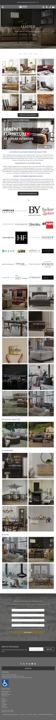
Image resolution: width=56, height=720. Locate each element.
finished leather (26, 182)
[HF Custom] (21, 238)
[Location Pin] (46, 7)
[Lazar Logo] (8, 251)
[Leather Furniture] (41, 549)
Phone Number (15, 618)
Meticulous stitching (40, 168)
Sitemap (35, 714)
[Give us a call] (50, 7)
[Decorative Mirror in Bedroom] (41, 465)
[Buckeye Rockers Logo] (48, 211)
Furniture (25, 53)
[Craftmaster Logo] (21, 224)
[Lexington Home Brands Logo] (34, 251)
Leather (35, 53)
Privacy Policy (29, 714)
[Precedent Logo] (34, 264)
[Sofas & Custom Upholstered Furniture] (41, 576)
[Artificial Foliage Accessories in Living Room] (41, 492)
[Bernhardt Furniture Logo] (21, 211)
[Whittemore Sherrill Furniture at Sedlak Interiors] (48, 277)
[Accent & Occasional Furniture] (15, 377)
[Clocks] (15, 518)
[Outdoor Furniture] (15, 434)
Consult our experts (12, 189)
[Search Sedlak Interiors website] (43, 7)
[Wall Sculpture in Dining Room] (15, 492)
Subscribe (49, 649)
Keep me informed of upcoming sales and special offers (29, 628)
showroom (49, 156)
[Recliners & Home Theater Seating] (15, 576)
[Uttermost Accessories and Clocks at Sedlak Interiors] (34, 277)
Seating (30, 53)
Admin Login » (22, 714)
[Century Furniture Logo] (8, 224)
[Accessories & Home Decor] (15, 465)
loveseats (35, 158)
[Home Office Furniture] (41, 377)
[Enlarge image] (10, 67)
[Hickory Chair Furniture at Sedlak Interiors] (34, 238)
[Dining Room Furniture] (15, 324)
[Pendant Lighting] (41, 518)
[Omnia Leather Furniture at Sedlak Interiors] (21, 264)
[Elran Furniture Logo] (48, 224)
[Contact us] (53, 7)
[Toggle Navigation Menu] (2, 7)
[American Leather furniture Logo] (8, 211)
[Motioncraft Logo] (8, 264)
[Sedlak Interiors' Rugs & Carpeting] (15, 403)
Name (13, 608)
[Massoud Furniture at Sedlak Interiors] (48, 251)
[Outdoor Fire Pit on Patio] (41, 434)
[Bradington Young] (34, 211)
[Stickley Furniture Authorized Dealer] (48, 264)
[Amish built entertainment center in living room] (15, 297)
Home (20, 53)
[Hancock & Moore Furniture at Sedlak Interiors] (8, 238)
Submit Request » (28, 632)
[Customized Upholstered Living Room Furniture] (41, 403)
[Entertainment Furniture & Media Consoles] (41, 324)
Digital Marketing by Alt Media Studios (46, 714)
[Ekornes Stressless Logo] (34, 224)
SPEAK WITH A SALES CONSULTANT (28, 115)
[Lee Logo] (21, 251)
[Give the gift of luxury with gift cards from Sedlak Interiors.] (15, 350)
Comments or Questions (17, 623)
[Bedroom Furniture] (41, 297)
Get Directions (28, 668)
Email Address (15, 613)
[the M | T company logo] (21, 277)
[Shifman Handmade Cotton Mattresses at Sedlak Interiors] (41, 350)
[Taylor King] (8, 277)
